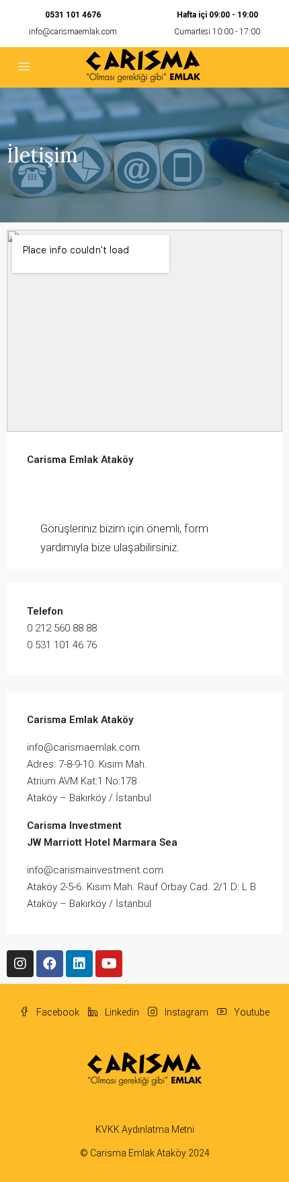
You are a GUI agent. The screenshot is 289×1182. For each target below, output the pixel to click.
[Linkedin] (79, 963)
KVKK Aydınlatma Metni (144, 1129)
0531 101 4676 (73, 15)
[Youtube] (108, 963)
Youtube (251, 1012)
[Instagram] (20, 963)
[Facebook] (49, 963)
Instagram (185, 1012)
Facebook (56, 1012)
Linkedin (121, 1012)
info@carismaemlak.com (73, 31)
